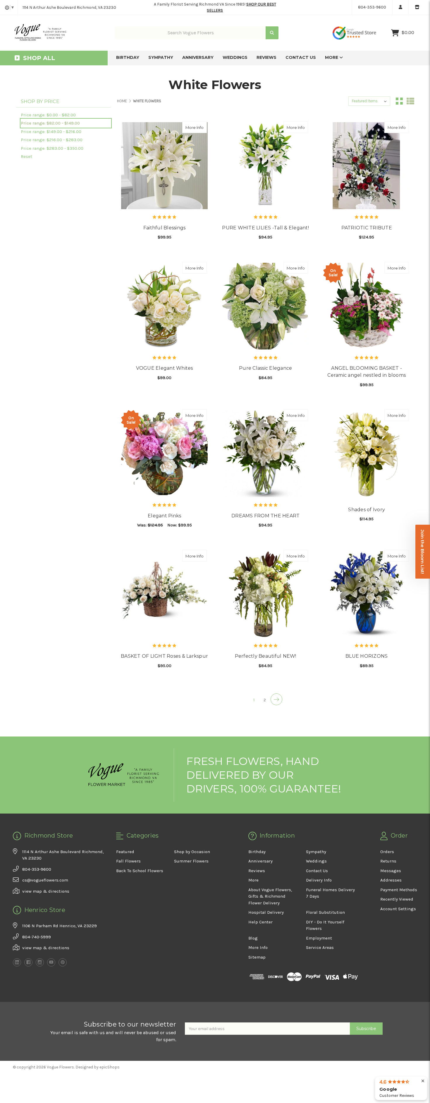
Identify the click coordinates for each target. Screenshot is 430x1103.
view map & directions (45, 891)
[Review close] (423, 1081)
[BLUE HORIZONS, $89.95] (366, 594)
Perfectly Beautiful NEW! (265, 656)
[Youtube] (51, 962)
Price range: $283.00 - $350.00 (52, 148)
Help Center (260, 922)
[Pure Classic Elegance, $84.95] (265, 306)
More (332, 57)
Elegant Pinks (164, 516)
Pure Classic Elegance (265, 368)
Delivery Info (319, 880)
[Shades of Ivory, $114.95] (366, 453)
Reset (26, 156)
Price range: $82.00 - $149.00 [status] (50, 123)
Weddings (235, 57)
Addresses (391, 880)
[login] (400, 7)
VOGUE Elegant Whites (164, 368)
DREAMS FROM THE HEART (265, 516)
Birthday (127, 57)
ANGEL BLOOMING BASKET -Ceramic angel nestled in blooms (366, 371)
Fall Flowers (128, 861)
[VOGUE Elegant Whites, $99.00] (164, 306)
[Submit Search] (272, 33)
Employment (319, 938)
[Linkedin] (17, 962)
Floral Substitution (325, 912)
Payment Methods (398, 889)
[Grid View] (399, 101)
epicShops (109, 1067)
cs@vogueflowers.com (45, 880)
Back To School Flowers (139, 870)
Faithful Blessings (164, 228)
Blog (253, 938)
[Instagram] (40, 962)
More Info (196, 127)
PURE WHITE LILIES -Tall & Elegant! (265, 228)
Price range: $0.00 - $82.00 (48, 114)
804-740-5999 (36, 937)
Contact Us (300, 57)
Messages (390, 870)
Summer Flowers (191, 861)
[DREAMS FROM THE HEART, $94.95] (265, 453)
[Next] (276, 699)
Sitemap (257, 957)
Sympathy (160, 57)
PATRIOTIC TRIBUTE (366, 228)
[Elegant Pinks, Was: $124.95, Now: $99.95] (164, 453)
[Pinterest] (63, 962)
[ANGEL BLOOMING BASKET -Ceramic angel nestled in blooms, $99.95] (366, 306)
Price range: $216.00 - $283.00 (51, 139)
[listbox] (369, 101)
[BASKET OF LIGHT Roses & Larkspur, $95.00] (164, 594)
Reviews (266, 57)
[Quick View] (201, 127)
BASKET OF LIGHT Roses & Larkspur (164, 656)
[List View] (410, 101)
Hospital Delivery (266, 912)
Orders (387, 851)
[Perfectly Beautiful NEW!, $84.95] (265, 594)
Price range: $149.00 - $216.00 (51, 131)
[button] (422, 552)
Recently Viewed (396, 899)
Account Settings (398, 908)
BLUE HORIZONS (366, 656)
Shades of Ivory (366, 509)
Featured (125, 851)
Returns (388, 861)
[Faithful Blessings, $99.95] (164, 165)
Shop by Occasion (192, 851)
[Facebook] (28, 962)
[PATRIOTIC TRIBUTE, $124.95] (366, 165)
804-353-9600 (372, 7)
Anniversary (198, 57)
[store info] (417, 7)
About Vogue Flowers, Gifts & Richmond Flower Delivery (270, 896)
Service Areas (320, 947)
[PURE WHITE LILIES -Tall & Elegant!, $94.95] (265, 165)
